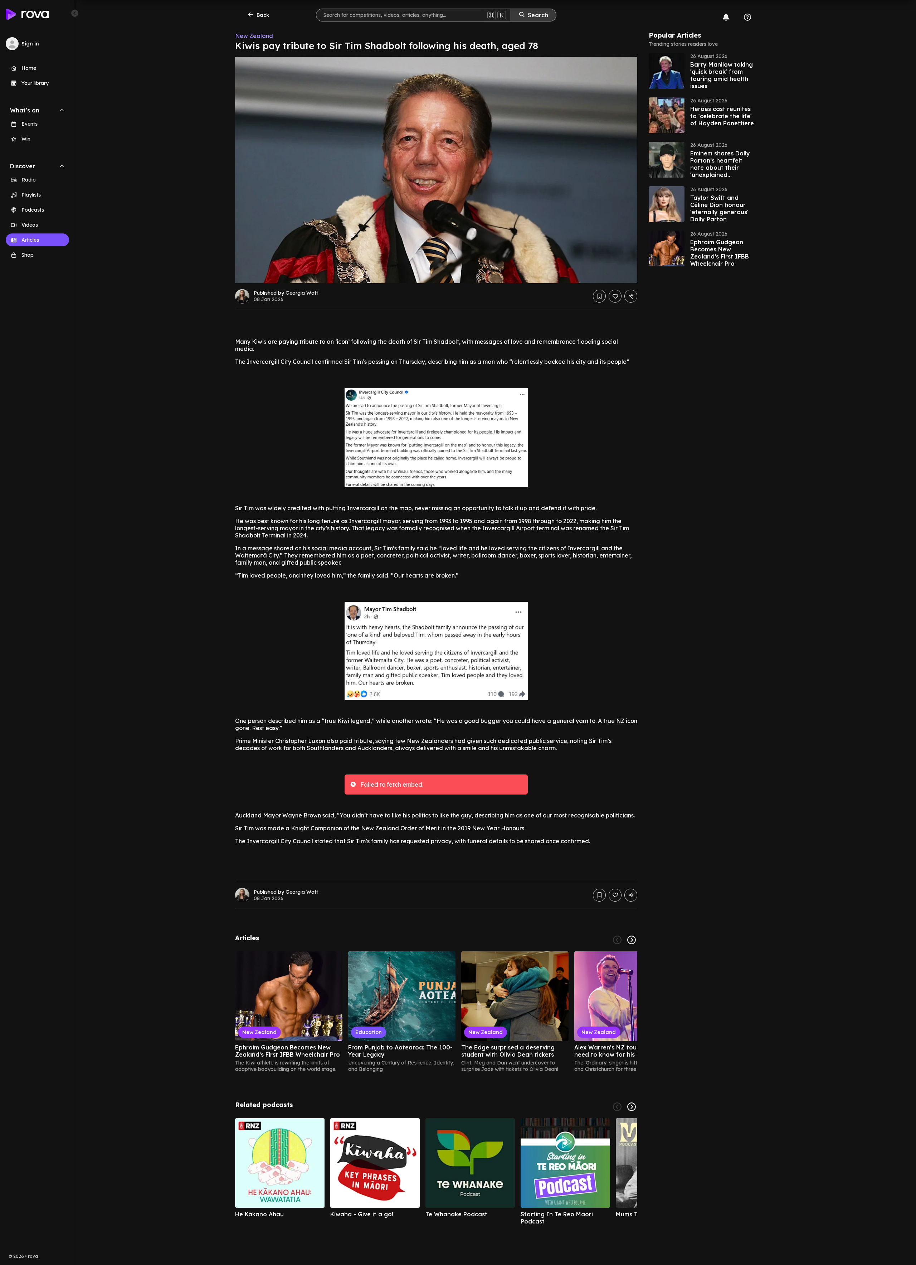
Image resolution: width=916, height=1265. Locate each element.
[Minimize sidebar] (74, 13)
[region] (436, 1011)
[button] (702, 71)
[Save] (599, 296)
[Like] (615, 296)
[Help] (747, 17)
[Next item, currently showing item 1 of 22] (631, 940)
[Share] (630, 296)
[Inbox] (726, 17)
